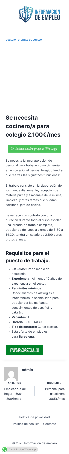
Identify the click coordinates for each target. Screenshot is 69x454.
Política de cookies (26, 424)
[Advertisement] (34, 77)
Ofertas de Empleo (30, 39)
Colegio (11, 39)
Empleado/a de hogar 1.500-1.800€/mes (15, 391)
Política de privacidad (34, 417)
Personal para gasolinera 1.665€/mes (55, 391)
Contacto (49, 424)
